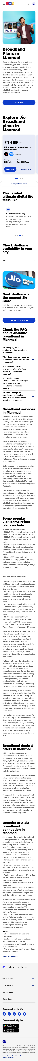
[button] (27, 3)
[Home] (4, 967)
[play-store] (11, 1026)
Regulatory (15, 1056)
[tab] (19, 978)
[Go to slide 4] (22, 178)
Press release (6, 1056)
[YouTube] (19, 1014)
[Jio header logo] (10, 3)
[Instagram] (9, 1014)
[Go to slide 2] (17, 235)
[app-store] (11, 1030)
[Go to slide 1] (16, 178)
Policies (22, 1056)
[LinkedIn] (24, 1014)
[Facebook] (14, 1014)
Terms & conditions (8, 1057)
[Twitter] (4, 1014)
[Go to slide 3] (20, 178)
